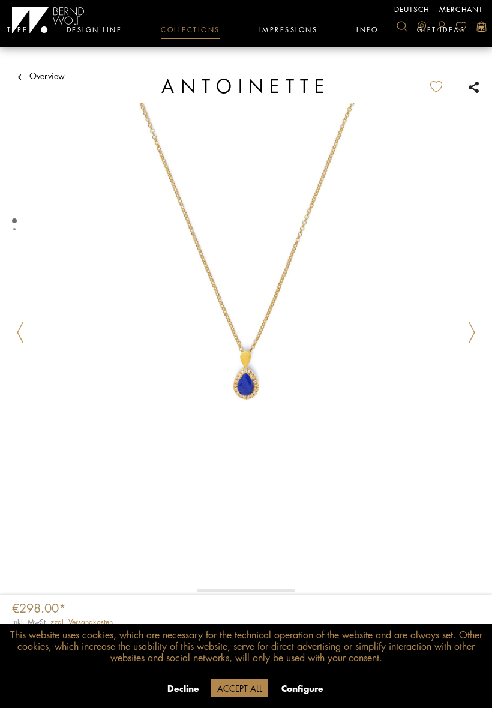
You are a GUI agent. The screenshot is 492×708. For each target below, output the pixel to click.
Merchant (461, 9)
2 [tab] (15, 229)
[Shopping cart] (481, 26)
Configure (302, 689)
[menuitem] (402, 26)
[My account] (441, 26)
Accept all (239, 689)
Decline (183, 689)
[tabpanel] (246, 349)
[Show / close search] (402, 26)
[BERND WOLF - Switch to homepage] (48, 20)
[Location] (421, 26)
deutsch (412, 9)
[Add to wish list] (445, 87)
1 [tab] (15, 221)
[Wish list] (461, 26)
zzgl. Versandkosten (81, 622)
